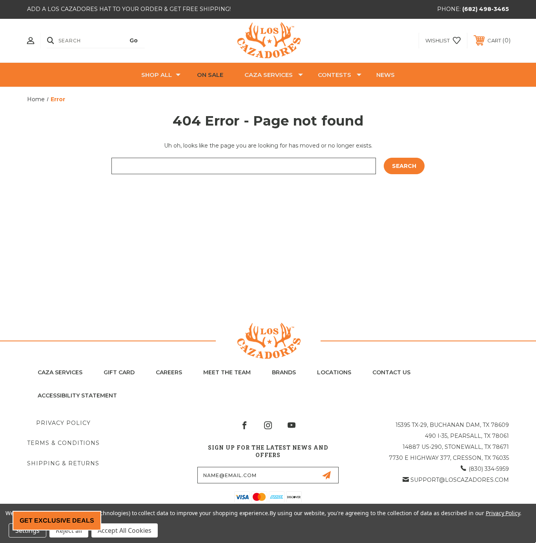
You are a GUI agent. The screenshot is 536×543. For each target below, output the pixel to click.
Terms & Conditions (63, 442)
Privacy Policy (63, 422)
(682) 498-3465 (485, 9)
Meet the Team (227, 372)
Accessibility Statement (77, 395)
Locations (334, 372)
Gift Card (119, 372)
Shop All (156, 74)
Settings (27, 530)
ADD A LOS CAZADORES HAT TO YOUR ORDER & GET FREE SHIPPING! (129, 9)
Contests (334, 74)
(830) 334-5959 (489, 468)
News (385, 74)
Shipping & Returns (63, 463)
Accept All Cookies (124, 530)
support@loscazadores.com (459, 479)
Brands (284, 372)
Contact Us (391, 372)
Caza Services (268, 74)
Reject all (69, 530)
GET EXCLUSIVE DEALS (57, 520)
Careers (169, 372)
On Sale (210, 74)
